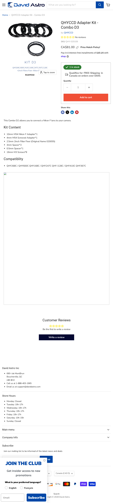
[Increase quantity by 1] (89, 87)
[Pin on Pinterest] (77, 112)
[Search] (100, 4)
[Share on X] (67, 112)
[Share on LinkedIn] (72, 112)
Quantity (67, 81)
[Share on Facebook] (62, 112)
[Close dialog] (44, 460)
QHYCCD (68, 32)
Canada (63, 473)
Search (56, 494)
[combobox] (71, 4)
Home (5, 15)
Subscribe (36, 497)
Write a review (57, 337)
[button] (67, 37)
